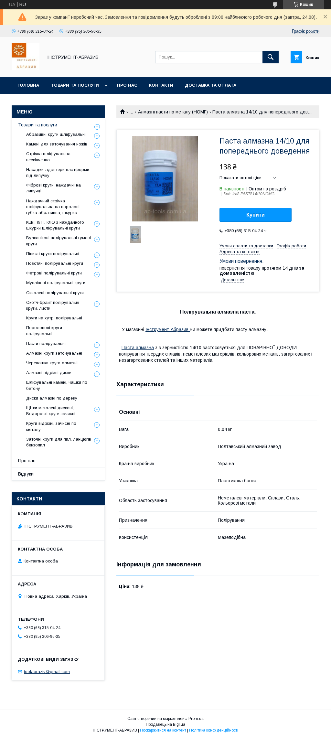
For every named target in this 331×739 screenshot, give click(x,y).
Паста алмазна (138, 347)
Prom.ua (196, 718)
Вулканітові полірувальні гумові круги (58, 240)
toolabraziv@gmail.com (47, 671)
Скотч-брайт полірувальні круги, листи (52, 305)
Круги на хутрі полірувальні (54, 318)
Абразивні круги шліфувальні (56, 134)
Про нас (127, 85)
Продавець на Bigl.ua (165, 724)
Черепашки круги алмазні (52, 362)
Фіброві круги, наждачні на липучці (53, 188)
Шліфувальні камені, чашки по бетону (56, 385)
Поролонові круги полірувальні (44, 330)
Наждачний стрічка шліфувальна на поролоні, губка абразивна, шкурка (53, 206)
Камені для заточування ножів (56, 144)
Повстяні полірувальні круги (54, 263)
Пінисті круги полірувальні (52, 253)
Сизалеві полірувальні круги (55, 292)
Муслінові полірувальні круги (55, 282)
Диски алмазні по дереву (51, 398)
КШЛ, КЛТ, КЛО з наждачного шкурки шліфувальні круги (55, 225)
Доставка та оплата (210, 85)
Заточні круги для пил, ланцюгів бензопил (58, 442)
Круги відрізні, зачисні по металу (51, 426)
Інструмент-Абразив (167, 329)
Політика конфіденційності (213, 730)
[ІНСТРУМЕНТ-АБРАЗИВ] (25, 68)
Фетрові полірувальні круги (54, 273)
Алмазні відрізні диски (48, 372)
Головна (28, 85)
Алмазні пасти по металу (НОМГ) (173, 111)
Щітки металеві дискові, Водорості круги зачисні (50, 410)
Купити (255, 215)
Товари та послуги (75, 85)
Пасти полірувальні (46, 343)
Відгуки (26, 474)
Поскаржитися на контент (163, 730)
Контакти (161, 85)
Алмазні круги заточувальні (54, 353)
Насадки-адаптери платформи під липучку (57, 172)
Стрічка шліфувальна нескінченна (48, 156)
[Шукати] (270, 57)
